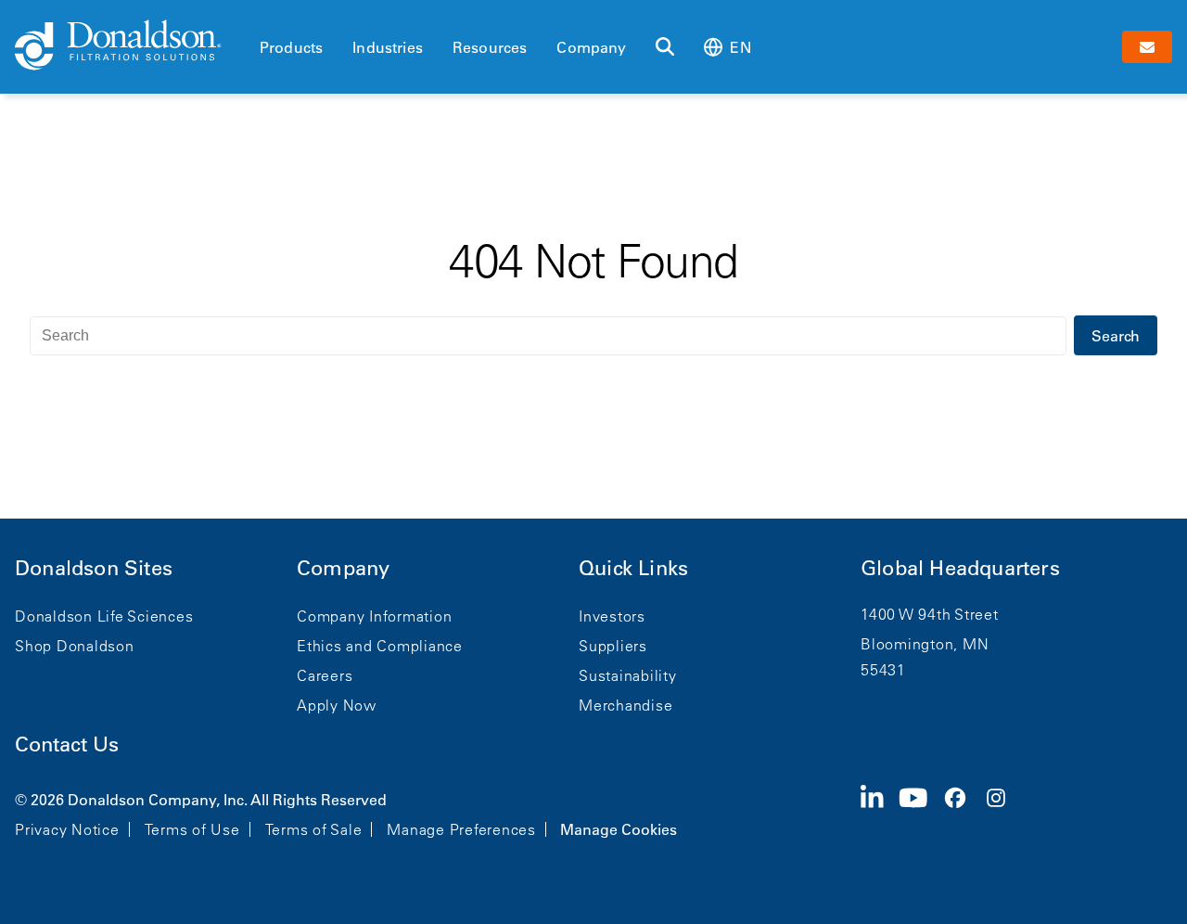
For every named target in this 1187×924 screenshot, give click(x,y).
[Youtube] (921, 813)
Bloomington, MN (925, 644)
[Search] (665, 47)
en (740, 47)
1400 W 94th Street (930, 614)
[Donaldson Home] (130, 46)
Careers (324, 675)
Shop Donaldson (74, 645)
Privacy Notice (67, 829)
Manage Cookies (618, 829)
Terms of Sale (314, 829)
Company (591, 47)
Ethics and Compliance (380, 645)
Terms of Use (192, 829)
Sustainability (628, 675)
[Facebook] (962, 813)
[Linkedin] (880, 813)
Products (291, 47)
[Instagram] (1003, 813)
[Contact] (1147, 47)
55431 (883, 670)
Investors (612, 616)
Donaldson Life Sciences (104, 616)
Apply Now (337, 705)
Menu (265, 15)
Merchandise (625, 705)
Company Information (374, 616)
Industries (387, 47)
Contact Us (67, 744)
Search (1115, 336)
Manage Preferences (461, 829)
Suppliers (613, 645)
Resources (490, 47)
